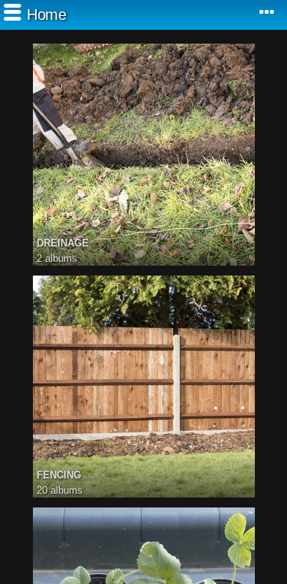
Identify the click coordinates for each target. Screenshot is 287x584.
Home (46, 14)
